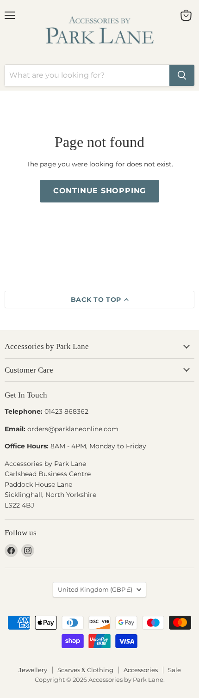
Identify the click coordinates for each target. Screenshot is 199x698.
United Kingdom (95, 589)
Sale (174, 670)
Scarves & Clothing (85, 670)
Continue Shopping (99, 190)
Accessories (141, 670)
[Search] (181, 75)
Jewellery (33, 670)
